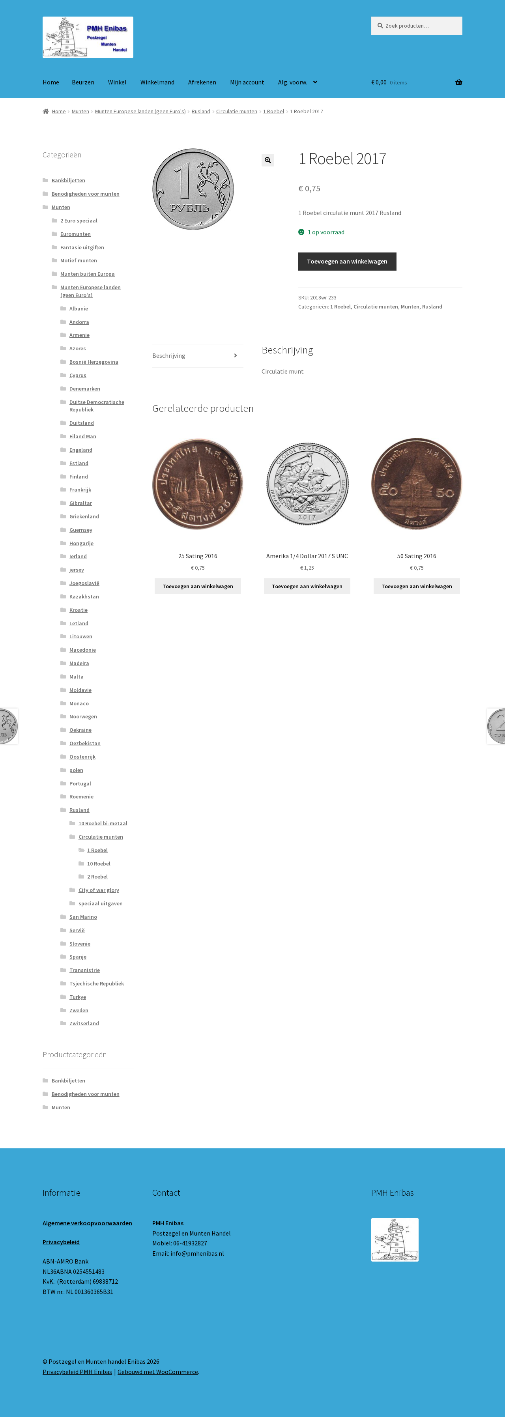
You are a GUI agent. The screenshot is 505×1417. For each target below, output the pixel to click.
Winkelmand (157, 82)
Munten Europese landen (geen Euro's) (140, 111)
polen (76, 770)
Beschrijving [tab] (168, 355)
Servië (77, 930)
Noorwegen (83, 716)
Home (51, 82)
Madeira (79, 663)
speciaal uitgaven (101, 903)
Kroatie (78, 609)
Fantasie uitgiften (82, 247)
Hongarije (81, 543)
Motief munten (78, 260)
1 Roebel (273, 111)
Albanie (78, 308)
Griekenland (84, 516)
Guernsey (80, 529)
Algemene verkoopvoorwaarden (87, 1223)
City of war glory (99, 890)
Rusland (201, 111)
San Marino (83, 916)
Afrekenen (202, 82)
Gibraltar (80, 503)
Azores (77, 348)
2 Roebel (97, 876)
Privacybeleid (61, 1242)
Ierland (78, 556)
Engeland (80, 449)
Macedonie (82, 649)
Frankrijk (80, 489)
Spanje (77, 956)
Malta (76, 676)
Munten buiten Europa (87, 273)
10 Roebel (98, 863)
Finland (78, 476)
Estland (78, 463)
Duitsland (81, 422)
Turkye (77, 996)
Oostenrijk (82, 756)
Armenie (79, 334)
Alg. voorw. (292, 82)
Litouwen (80, 636)
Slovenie (79, 943)
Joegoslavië (84, 583)
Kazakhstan (84, 596)
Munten (80, 111)
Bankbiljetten (68, 180)
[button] (268, 160)
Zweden (78, 1010)
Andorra (79, 321)
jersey (76, 569)
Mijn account (247, 82)
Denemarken (84, 388)
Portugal (80, 783)
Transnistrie (84, 970)
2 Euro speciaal (78, 220)
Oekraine (80, 729)
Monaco (79, 703)
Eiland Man (82, 436)
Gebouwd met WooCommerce (158, 1372)
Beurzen (83, 82)
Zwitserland (84, 1023)
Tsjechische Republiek (96, 983)
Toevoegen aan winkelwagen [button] (198, 586)
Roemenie (81, 796)
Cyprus (77, 375)
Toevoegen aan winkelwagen (347, 261)
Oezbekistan (85, 743)
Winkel (117, 82)
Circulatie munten (236, 111)
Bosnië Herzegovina (93, 361)
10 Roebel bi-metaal (103, 823)
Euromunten (75, 233)
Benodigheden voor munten (86, 193)
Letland (78, 623)
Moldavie (80, 690)
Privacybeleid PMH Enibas (77, 1372)
